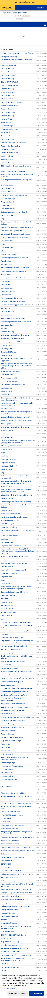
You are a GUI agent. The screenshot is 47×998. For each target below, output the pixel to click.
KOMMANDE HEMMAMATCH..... (12, 952)
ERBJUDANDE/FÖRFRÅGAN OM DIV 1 (14, 935)
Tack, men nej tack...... (8, 932)
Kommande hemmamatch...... (11, 844)
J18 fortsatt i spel (7, 185)
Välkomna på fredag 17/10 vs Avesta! (14, 563)
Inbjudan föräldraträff (8, 612)
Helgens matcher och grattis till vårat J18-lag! (16, 420)
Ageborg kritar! (6, 136)
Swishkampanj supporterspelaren (12, 710)
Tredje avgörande (7, 215)
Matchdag (4, 328)
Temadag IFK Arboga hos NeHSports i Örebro (17, 53)
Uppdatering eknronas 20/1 (10, 342)
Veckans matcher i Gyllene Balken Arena (15, 335)
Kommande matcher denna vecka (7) (14, 271)
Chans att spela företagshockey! (12, 85)
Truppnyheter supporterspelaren (12, 102)
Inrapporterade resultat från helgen (13, 704)
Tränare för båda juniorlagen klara (12, 737)
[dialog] (23, 984)
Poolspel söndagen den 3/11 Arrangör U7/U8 (16, 847)
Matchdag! (4, 434)
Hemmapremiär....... (7, 903)
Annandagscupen (7, 424)
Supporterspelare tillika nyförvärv (12, 682)
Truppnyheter (5, 744)
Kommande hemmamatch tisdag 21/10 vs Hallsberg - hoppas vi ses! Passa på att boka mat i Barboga (18, 551)
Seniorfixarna (5, 281)
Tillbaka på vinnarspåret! (9, 536)
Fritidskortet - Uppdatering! (10, 649)
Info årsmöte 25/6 (7, 99)
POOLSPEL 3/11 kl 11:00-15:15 (11, 871)
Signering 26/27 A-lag (8, 352)
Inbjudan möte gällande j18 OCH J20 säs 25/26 (17, 796)
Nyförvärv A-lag (6, 119)
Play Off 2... (5, 964)
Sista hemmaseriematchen (10, 967)
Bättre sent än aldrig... (8, 881)
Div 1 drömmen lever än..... (10, 945)
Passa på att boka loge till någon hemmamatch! (17, 678)
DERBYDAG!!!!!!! (6, 864)
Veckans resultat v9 (7, 209)
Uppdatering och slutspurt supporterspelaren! (17, 688)
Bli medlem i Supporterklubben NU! (13, 857)
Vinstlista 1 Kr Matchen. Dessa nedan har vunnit (17, 227)
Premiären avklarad (7, 605)
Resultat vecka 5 (6, 295)
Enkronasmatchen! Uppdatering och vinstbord (17, 305)
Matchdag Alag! (6, 349)
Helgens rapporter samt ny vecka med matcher (17, 671)
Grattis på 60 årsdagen (9, 923)
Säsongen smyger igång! (9, 65)
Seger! (3, 219)
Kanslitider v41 (6, 599)
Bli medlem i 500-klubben (9, 668)
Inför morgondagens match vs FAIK (13, 318)
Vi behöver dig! (6, 665)
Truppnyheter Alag (7, 332)
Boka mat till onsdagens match (12, 231)
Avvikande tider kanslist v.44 (10, 514)
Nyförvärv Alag (6, 122)
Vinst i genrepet (6, 615)
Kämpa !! (4, 920)
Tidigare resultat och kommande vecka (14, 646)
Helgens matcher (7, 430)
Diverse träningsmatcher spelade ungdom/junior (18, 717)
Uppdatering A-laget (8, 198)
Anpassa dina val (8, 988)
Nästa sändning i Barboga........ (11, 840)
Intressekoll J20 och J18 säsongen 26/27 (15, 417)
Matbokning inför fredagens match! (13, 570)
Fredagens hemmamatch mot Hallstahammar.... (17, 837)
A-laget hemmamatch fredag (11, 371)
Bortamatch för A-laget (9, 527)
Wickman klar (5, 751)
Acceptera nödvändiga (18, 993)
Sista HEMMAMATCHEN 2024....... (12, 812)
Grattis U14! (5, 205)
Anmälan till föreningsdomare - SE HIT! (14, 727)
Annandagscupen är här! (9, 378)
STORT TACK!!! (6, 938)
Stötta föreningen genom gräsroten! (13, 171)
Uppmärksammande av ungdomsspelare (15, 707)
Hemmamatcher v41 (8, 595)
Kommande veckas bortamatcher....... (14, 825)
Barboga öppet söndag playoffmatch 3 (14, 212)
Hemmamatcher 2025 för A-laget (12, 638)
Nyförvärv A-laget (7, 126)
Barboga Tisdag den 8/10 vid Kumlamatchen (16, 893)
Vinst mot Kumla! (7, 567)
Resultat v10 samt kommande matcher (14, 195)
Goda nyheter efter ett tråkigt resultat (13, 278)
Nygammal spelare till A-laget (11, 741)
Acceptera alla (36, 993)
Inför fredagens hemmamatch (11, 446)
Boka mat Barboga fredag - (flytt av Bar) (15, 592)
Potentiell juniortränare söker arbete (13, 143)
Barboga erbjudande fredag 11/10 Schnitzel (16, 889)
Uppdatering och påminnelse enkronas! (14, 258)
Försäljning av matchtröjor (10, 910)
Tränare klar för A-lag (8, 149)
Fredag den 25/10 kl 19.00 (10, 877)
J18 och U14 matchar (8, 192)
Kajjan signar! (5, 132)
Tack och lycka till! (7, 754)
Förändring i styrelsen (8, 731)
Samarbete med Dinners (9, 153)
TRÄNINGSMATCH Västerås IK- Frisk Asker (15, 906)
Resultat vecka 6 (6, 274)
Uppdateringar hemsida (9, 779)
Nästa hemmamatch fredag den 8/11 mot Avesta (18, 850)
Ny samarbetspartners (8, 913)
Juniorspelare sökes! (8, 714)
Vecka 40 (4, 619)
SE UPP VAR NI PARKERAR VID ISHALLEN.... (16, 948)
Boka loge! (4, 634)
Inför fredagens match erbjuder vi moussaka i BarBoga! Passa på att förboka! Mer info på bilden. (17, 366)
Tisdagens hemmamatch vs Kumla (13, 301)
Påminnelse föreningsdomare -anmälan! (15, 692)
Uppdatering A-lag (7, 769)
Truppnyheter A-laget (8, 75)
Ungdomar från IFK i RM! (9, 776)
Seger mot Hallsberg (8, 463)
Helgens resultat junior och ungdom (13, 546)
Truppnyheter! (5, 285)
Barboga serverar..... (8, 854)
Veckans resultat (7, 241)
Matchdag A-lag (6, 264)
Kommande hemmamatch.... (10, 828)
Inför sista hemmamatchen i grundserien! (15, 268)
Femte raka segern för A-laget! (11, 298)
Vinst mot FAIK (6, 308)
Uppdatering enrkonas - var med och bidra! (16, 322)
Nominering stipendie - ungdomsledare (14, 517)
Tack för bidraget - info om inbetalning (14, 237)
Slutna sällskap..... (7, 786)
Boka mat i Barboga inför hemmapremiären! (16, 622)
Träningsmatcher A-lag (9, 57)
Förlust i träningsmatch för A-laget (13, 661)
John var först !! (6, 861)
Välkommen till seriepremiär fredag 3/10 (15, 631)
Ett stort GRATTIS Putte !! (9, 82)
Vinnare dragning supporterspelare (13, 653)
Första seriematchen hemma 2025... (13, 793)
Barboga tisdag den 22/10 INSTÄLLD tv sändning (18, 874)
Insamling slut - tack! (8, 685)
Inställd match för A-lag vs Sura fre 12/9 (14, 695)
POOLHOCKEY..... (6, 867)
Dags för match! (6, 583)
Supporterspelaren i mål (9, 105)
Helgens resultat (6, 345)
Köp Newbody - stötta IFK (10, 520)
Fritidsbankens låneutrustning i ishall (13, 385)
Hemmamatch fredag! (8, 459)
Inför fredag (5, 251)
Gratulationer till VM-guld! (9, 129)
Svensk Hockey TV (7, 609)
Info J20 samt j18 (7, 773)
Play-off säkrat (6, 261)
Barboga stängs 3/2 (8, 291)
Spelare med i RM (7, 156)
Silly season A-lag (7, 159)
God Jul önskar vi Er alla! (9, 381)
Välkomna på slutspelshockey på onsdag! (15, 234)
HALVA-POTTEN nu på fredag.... (12, 815)
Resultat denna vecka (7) (9, 254)
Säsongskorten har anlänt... (10, 896)
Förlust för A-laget (7, 524)
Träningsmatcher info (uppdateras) (13, 720)
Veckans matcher (7, 247)
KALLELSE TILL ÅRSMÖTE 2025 (12, 766)
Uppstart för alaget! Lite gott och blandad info (17, 803)
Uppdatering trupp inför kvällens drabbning (16, 502)
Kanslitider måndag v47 (9, 466)
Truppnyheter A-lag (7, 68)
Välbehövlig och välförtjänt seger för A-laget (16, 495)
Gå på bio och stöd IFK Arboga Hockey (14, 899)
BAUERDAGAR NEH (8, 92)
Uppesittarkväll (6, 818)
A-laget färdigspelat (8, 202)
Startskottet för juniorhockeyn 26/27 (13, 338)
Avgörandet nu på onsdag (10, 942)
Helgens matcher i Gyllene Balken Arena (14, 556)
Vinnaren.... (4, 970)
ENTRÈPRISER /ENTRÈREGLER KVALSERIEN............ (18, 955)
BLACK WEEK (5, 822)
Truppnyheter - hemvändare (10, 146)
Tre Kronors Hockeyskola (10, 916)
